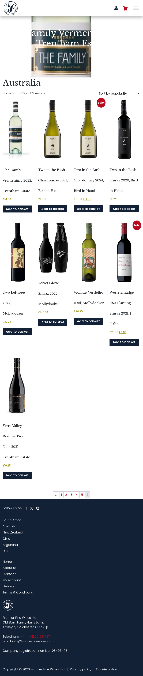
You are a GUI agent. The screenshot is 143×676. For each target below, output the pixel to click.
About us (10, 568)
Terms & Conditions (18, 592)
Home (7, 561)
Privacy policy (80, 669)
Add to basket (17, 209)
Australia (9, 526)
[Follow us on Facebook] (26, 508)
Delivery (9, 586)
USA (6, 551)
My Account (12, 580)
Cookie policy (106, 669)
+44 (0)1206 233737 (35, 636)
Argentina (10, 545)
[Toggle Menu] (136, 8)
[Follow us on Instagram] (37, 508)
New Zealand (13, 532)
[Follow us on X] (31, 508)
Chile (6, 538)
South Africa (12, 520)
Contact (9, 574)
